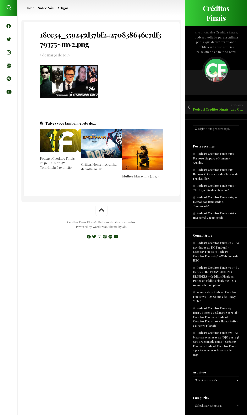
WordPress (100, 227)
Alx (124, 227)
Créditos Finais (216, 12)
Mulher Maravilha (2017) (140, 176)
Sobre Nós (46, 8)
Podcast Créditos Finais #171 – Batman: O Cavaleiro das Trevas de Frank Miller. (215, 174)
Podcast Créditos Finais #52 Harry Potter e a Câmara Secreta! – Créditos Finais (216, 312)
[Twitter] (9, 39)
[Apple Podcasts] (9, 65)
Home (29, 8)
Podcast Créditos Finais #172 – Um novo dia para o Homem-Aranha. (214, 158)
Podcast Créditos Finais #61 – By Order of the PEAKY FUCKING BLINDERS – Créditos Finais (216, 272)
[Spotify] (9, 78)
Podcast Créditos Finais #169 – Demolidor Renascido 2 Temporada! (215, 201)
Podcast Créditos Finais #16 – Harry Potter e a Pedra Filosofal (215, 321)
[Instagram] (9, 52)
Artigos (63, 8)
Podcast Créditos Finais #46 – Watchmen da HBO (216, 256)
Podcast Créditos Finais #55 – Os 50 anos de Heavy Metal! (214, 296)
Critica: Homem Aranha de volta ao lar (99, 166)
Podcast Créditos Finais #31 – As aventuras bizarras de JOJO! (215, 350)
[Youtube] (9, 92)
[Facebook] (9, 26)
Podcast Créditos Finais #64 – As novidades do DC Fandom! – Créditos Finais (216, 247)
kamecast (202, 292)
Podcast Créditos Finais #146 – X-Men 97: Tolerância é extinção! (57, 163)
